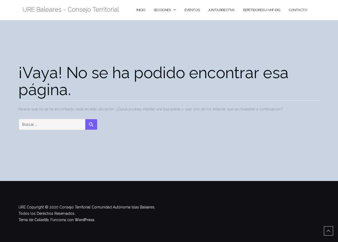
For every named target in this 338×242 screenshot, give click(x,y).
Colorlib (41, 220)
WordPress (84, 220)
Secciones (162, 10)
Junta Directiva (221, 10)
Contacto (298, 10)
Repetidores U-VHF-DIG (261, 10)
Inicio (141, 10)
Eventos (192, 10)
